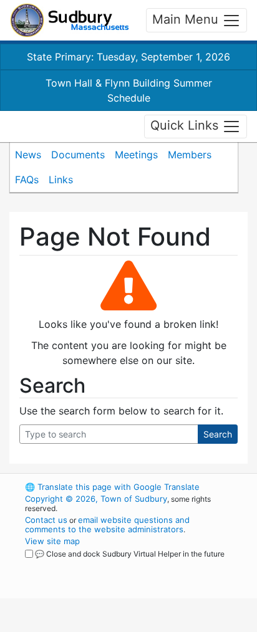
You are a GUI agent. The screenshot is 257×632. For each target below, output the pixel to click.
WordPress (80, 565)
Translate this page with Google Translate (112, 487)
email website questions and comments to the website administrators (107, 524)
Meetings (136, 154)
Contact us (46, 520)
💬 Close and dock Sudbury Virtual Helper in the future (130, 553)
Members (189, 154)
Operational (101, 625)
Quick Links (186, 125)
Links (61, 179)
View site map (52, 541)
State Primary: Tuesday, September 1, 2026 (128, 56)
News (28, 154)
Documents (78, 154)
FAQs (27, 179)
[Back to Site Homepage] (69, 20)
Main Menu (187, 19)
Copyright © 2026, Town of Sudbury (96, 499)
